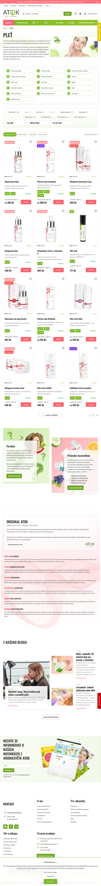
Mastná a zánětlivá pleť (79, 480)
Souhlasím (50, 881)
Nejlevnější (22, 134)
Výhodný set (30, 117)
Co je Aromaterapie (43, 806)
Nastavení (50, 876)
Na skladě (14, 112)
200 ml (40, 192)
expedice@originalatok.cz (49, 844)
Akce (27, 112)
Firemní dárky (75, 812)
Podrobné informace (45, 856)
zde (55, 872)
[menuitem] (8, 22)
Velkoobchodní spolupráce (80, 809)
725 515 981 (44, 847)
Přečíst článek (13, 705)
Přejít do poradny (14, 476)
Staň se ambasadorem (44, 822)
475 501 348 (11, 817)
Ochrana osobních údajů (79, 816)
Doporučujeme (66, 112)
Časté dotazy (8, 854)
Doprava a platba (9, 845)
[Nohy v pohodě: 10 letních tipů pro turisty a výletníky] (62, 665)
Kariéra (39, 819)
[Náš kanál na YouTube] (5, 826)
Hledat (67, 14)
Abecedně (42, 134)
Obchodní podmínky (10, 839)
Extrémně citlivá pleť (78, 483)
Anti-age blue (80, 117)
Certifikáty (7, 851)
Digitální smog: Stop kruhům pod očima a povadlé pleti (24, 693)
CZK (47, 6)
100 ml (78, 398)
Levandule (83, 112)
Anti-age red (63, 117)
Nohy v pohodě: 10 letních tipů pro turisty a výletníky (85, 657)
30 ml (7, 194)
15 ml (40, 263)
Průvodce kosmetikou (35, 6)
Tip (52, 112)
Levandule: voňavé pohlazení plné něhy (85, 688)
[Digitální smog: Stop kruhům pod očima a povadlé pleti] (26, 680)
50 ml (13, 194)
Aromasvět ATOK (43, 809)
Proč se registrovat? (10, 842)
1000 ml (40, 195)
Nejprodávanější (9, 134)
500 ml (46, 192)
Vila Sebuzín (41, 816)
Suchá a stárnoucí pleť (78, 476)
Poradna (13, 6)
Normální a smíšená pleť (79, 478)
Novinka (40, 112)
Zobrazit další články (50, 717)
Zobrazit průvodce (75, 488)
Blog (6, 6)
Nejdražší (32, 134)
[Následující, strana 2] (93, 415)
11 (97, 415)
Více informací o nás (15, 545)
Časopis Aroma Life (43, 812)
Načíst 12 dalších (52, 415)
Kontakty (22, 6)
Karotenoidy (46, 117)
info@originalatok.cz (14, 812)
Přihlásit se (9, 770)
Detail (26, 202)
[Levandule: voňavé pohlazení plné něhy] (62, 697)
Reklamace (7, 848)
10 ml (72, 261)
